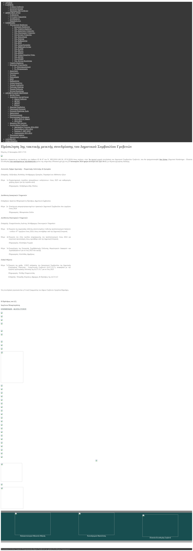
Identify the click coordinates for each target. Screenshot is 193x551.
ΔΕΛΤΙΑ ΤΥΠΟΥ (19, 309)
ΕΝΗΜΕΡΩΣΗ (7, 309)
